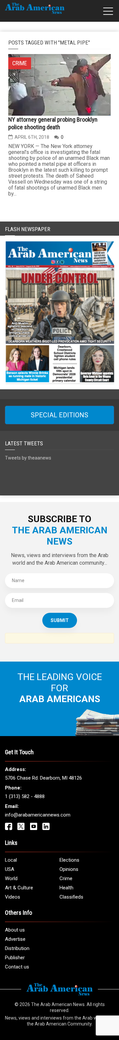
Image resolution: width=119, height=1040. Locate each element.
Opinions (69, 869)
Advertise (15, 939)
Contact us (17, 967)
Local (11, 860)
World (11, 878)
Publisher (15, 958)
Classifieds (71, 897)
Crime (66, 878)
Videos (12, 897)
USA (9, 869)
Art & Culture (19, 888)
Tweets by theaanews (28, 458)
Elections (69, 860)
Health (66, 888)
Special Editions (59, 415)
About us (15, 930)
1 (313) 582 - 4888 (25, 796)
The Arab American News (58, 1004)
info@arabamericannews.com (37, 815)
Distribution (17, 948)
